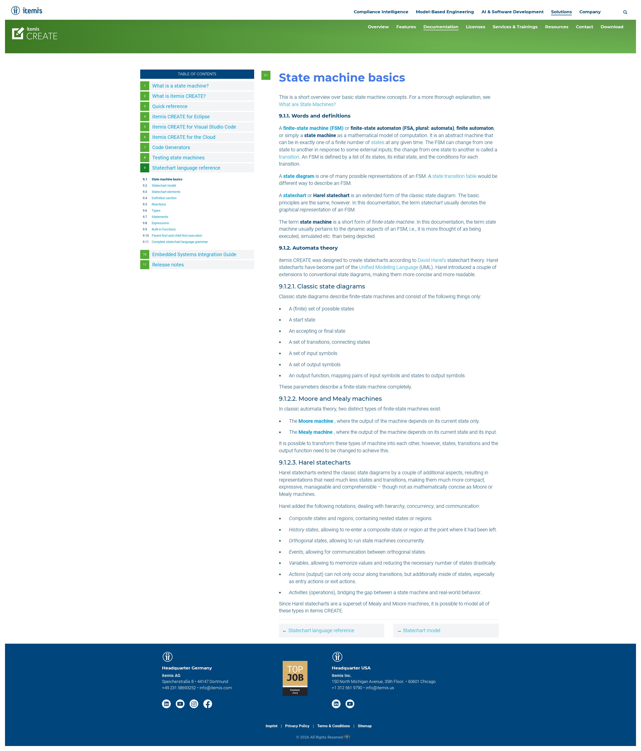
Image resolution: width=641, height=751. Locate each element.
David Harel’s (432, 260)
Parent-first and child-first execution (177, 235)
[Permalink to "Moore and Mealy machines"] (385, 398)
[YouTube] (181, 703)
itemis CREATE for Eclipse (181, 117)
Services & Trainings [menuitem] (515, 26)
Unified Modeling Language (388, 267)
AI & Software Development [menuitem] (513, 11)
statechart (294, 195)
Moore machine (315, 421)
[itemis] (26, 10)
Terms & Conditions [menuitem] (333, 726)
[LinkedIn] (167, 703)
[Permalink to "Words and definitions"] (354, 116)
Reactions (159, 204)
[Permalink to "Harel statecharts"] (354, 462)
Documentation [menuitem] (440, 26)
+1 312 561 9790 (347, 687)
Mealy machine (315, 432)
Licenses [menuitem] (475, 26)
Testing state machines (178, 158)
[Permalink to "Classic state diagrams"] (369, 286)
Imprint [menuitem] (271, 726)
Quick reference (170, 106)
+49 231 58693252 (179, 687)
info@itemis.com (216, 687)
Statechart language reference (186, 168)
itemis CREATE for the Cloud (183, 137)
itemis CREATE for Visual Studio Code (194, 127)
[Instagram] (195, 703)
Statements (160, 217)
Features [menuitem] (406, 26)
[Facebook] (207, 703)
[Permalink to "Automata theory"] (341, 248)
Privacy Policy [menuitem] (297, 726)
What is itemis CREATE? (179, 96)
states (377, 142)
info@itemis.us (380, 687)
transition (289, 157)
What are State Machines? (307, 104)
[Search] (625, 12)
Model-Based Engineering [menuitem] (445, 11)
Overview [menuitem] (378, 26)
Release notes (168, 265)
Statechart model (164, 185)
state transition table (454, 176)
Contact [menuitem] (584, 26)
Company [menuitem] (590, 11)
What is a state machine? (180, 86)
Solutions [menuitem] (561, 11)
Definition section (164, 198)
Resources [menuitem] (556, 26)
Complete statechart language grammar (180, 242)
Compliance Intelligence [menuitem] (381, 11)
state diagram (298, 176)
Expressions (160, 223)
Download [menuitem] (612, 26)
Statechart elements (166, 192)
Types (156, 210)
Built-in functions (164, 229)
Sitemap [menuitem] (365, 726)
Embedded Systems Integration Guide (194, 254)
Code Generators (171, 147)
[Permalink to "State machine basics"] (412, 77)
